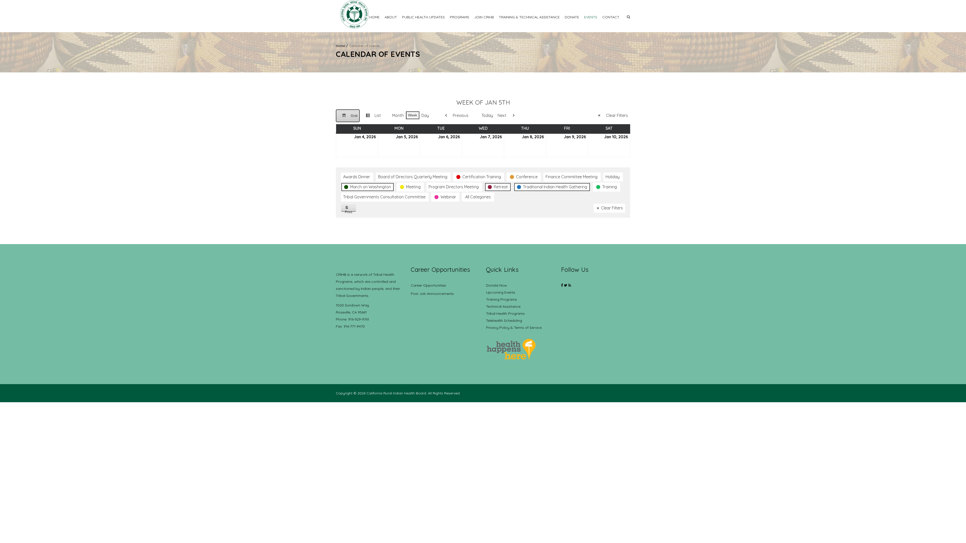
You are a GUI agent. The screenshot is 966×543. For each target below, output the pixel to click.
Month (398, 115)
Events (590, 17)
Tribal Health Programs (505, 313)
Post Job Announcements (432, 293)
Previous (460, 115)
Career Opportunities (428, 285)
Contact (610, 17)
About (391, 17)
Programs (459, 17)
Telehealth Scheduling (504, 320)
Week (412, 115)
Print (350, 211)
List (371, 117)
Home (374, 17)
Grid (347, 118)
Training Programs (501, 299)
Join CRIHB (484, 17)
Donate (572, 17)
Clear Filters (617, 115)
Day (425, 115)
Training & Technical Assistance (529, 17)
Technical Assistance (503, 306)
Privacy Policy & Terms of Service (514, 327)
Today (487, 115)
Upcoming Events (500, 292)
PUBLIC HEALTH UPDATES (423, 17)
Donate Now (496, 285)
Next (502, 115)
